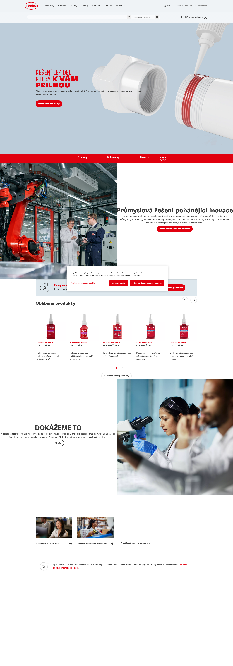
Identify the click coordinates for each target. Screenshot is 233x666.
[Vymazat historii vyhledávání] (157, 17)
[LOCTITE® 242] (183, 337)
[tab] (116, 368)
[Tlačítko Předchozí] (183, 300)
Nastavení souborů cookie (83, 283)
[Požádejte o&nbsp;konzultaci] (54, 533)
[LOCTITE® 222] (83, 337)
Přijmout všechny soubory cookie (146, 283)
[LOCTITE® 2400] (116, 337)
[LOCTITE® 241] (149, 337)
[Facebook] (168, 602)
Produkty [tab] (82, 157)
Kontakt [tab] (144, 157)
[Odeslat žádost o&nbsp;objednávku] (95, 533)
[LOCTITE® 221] (50, 337)
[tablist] (113, 158)
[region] (117, 278)
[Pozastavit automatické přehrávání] (163, 158)
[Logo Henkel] (31, 6)
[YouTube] (175, 602)
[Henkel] (44, 581)
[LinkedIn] (161, 602)
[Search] (129, 17)
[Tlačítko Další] (192, 300)
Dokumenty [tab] (113, 157)
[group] (116, 93)
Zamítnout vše (118, 283)
